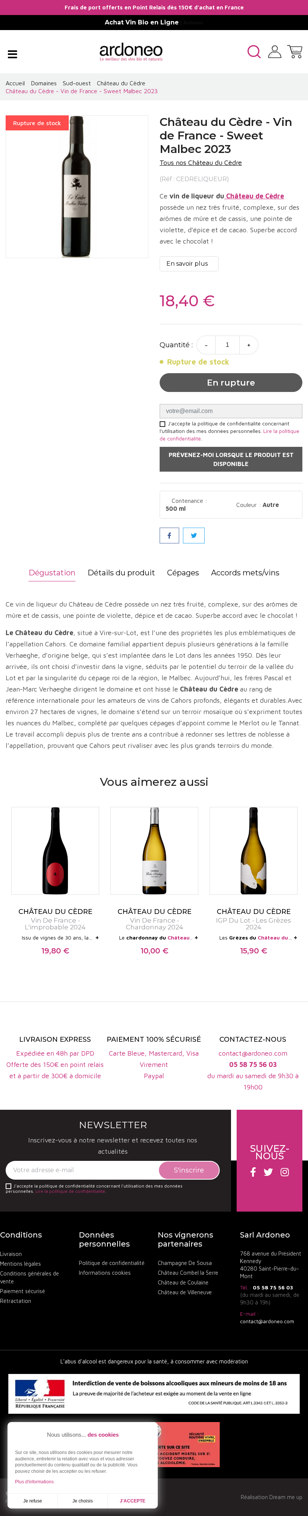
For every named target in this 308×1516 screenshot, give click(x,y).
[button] (254, 51)
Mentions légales (20, 1263)
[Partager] (169, 535)
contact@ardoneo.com (267, 1321)
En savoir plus (187, 263)
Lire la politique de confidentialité (70, 1191)
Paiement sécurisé (22, 1291)
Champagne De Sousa (185, 1263)
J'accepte (132, 1501)
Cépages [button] (183, 572)
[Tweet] (193, 535)
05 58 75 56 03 (273, 1287)
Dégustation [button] (52, 572)
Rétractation (15, 1301)
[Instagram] (285, 1172)
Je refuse (32, 1501)
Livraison (11, 1254)
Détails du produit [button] (121, 572)
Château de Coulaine (183, 1282)
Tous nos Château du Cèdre (201, 162)
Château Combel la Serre (188, 1272)
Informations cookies (105, 1272)
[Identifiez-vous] (274, 50)
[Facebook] (253, 1172)
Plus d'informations (34, 1481)
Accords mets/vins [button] (245, 572)
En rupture (231, 383)
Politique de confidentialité (112, 1263)
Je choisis (82, 1501)
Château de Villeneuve (185, 1292)
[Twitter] (268, 1172)
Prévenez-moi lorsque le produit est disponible (231, 459)
